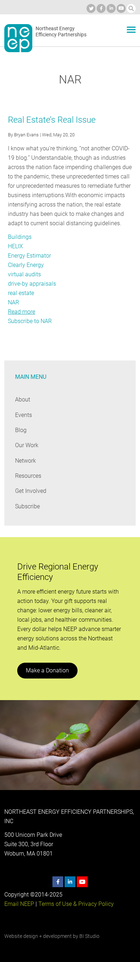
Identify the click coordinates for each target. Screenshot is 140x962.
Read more (21, 311)
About (22, 399)
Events (23, 415)
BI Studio (89, 936)
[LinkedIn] (111, 8)
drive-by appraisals (32, 283)
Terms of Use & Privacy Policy (76, 903)
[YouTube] (121, 8)
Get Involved (30, 490)
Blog (21, 430)
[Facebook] (101, 8)
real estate (21, 293)
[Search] (131, 8)
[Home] (18, 38)
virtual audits (24, 274)
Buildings (20, 236)
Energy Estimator (29, 255)
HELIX (15, 246)
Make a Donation (47, 670)
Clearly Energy (26, 265)
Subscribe (27, 506)
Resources (28, 475)
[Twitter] (91, 8)
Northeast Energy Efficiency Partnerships (61, 32)
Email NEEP (19, 903)
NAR (13, 302)
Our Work (26, 445)
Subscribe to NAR (30, 321)
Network (25, 460)
